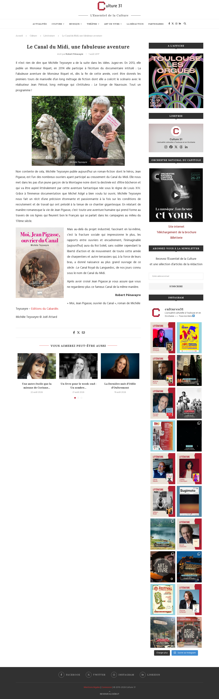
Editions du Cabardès (44, 308)
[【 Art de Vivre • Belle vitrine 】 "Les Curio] (189, 632)
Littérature (49, 35)
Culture (57, 24)
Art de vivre (112, 24)
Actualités (40, 24)
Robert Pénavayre (74, 54)
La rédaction (135, 24)
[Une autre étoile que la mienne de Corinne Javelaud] (36, 366)
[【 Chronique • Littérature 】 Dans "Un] (189, 468)
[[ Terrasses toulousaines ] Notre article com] (162, 632)
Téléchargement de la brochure (176, 232)
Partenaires (156, 24)
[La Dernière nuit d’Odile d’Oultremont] (120, 366)
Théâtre (92, 24)
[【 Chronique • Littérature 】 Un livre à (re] (189, 534)
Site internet (176, 226)
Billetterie (176, 237)
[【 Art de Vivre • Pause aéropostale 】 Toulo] (162, 566)
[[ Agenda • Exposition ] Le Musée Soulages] (189, 501)
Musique (74, 24)
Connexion (106, 687)
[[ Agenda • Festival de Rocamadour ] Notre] (189, 566)
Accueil (19, 35)
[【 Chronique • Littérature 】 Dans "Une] (162, 501)
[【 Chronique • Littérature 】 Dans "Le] (189, 599)
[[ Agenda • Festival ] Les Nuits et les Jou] (162, 599)
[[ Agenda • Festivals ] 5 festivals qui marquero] (189, 435)
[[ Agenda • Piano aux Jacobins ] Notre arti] (189, 370)
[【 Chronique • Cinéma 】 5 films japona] (189, 403)
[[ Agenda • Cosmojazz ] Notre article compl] (162, 534)
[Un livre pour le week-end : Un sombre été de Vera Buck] (78, 366)
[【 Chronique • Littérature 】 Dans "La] (162, 337)
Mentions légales (92, 687)
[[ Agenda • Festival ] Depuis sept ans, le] (162, 435)
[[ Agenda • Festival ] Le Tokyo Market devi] (189, 337)
